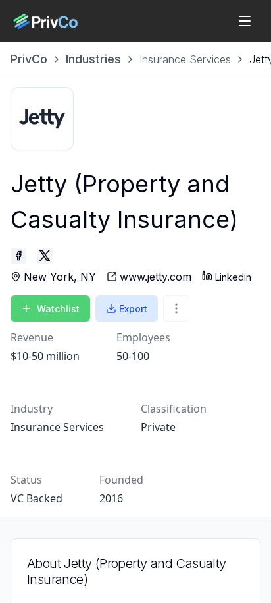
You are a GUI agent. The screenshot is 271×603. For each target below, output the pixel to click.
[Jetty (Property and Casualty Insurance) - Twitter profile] (45, 256)
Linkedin (233, 277)
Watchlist (58, 308)
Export (133, 308)
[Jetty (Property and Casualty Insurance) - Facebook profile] (18, 256)
